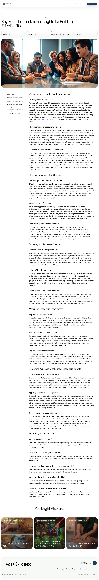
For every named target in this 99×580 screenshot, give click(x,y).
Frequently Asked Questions (13, 113)
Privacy (86, 574)
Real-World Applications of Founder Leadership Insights (15, 110)
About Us (80, 574)
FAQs (73, 569)
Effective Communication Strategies (15, 101)
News (6, 17)
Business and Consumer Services (16, 17)
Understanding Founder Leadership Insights (15, 98)
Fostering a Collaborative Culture (14, 104)
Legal (94, 574)
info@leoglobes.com (84, 569)
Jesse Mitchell (6, 34)
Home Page (60, 569)
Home (2, 17)
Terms (90, 574)
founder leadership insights (45, 119)
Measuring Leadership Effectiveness (15, 107)
